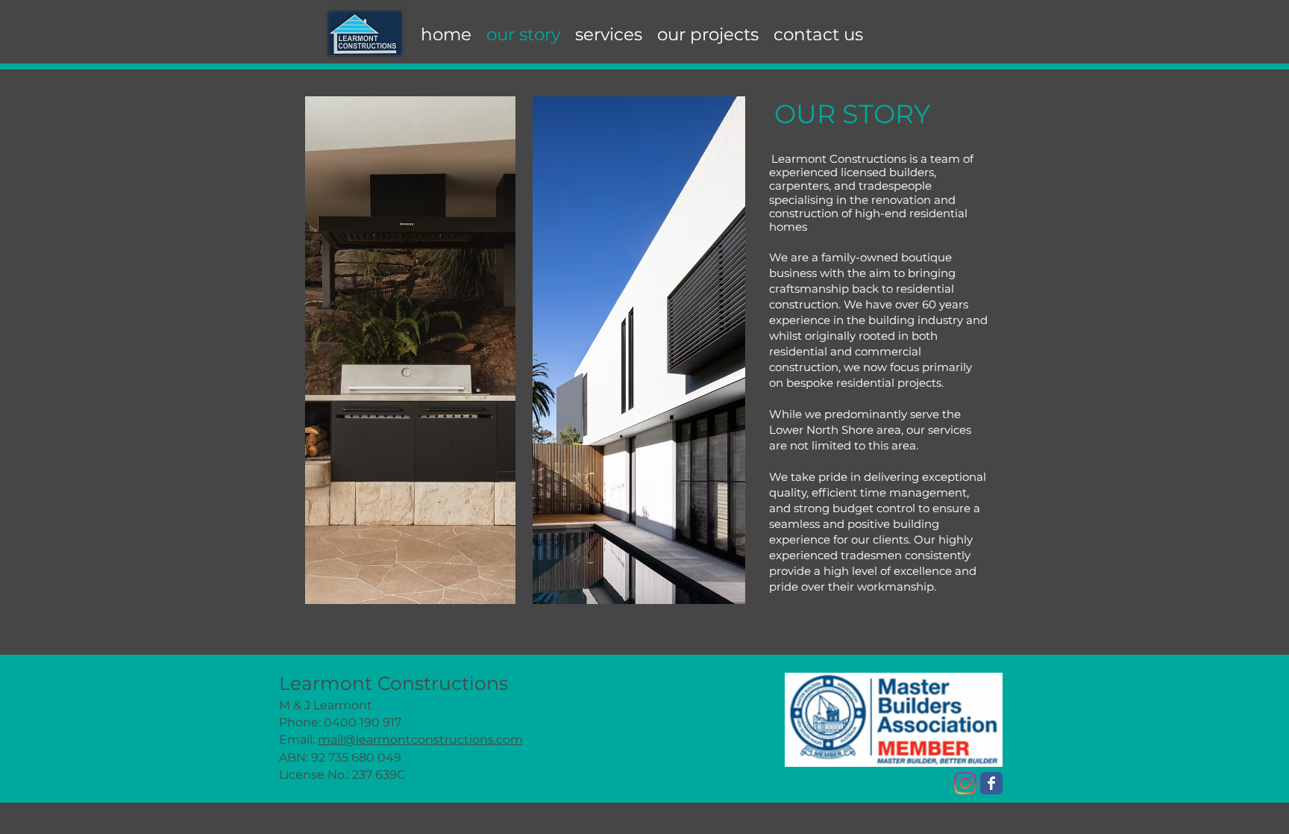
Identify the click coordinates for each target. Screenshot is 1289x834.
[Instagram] (965, 783)
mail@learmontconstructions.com (420, 739)
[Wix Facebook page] (991, 783)
